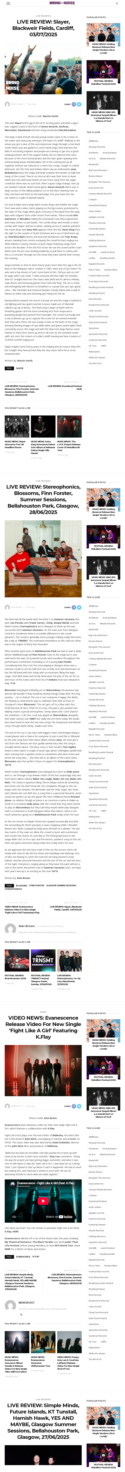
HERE (16, 1231)
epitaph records (96, 217)
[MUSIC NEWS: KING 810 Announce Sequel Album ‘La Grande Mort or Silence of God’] (103, 102)
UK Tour (93, 345)
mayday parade (107, 257)
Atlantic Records (107, 158)
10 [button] (50, 89)
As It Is (92, 158)
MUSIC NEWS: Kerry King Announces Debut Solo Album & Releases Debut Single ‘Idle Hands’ (43, 447)
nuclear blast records (99, 275)
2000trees (93, 140)
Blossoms (21, 885)
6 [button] (40, 89)
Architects (93, 152)
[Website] (21, 1314)
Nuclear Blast (110, 269)
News (43, 1012)
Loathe (92, 257)
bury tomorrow (96, 187)
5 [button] (37, 89)
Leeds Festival (108, 252)
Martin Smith (17, 104)
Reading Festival (97, 293)
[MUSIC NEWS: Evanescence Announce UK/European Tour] (43, 1341)
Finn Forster (36, 885)
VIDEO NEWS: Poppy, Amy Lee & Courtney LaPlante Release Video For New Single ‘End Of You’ (68, 1363)
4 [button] (34, 89)
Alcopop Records (97, 146)
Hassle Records (96, 234)
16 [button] (44, 91)
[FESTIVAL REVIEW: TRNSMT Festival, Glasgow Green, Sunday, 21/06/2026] (43, 960)
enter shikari (95, 211)
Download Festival (97, 205)
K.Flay (36, 1256)
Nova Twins (94, 269)
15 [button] (41, 91)
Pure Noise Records (98, 281)
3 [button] (32, 89)
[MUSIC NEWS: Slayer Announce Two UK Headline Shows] (17, 426)
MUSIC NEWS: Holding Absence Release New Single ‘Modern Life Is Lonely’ (103, 1044)
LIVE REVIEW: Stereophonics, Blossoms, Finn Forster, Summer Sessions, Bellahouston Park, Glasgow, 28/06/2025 (22, 390)
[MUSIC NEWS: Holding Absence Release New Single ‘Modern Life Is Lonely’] (103, 34)
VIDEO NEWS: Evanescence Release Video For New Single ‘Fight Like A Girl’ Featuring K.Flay (22, 909)
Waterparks (94, 351)
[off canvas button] (8, 3)
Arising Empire (110, 152)
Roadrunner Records (99, 304)
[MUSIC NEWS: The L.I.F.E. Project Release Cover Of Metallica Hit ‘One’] (69, 426)
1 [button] (27, 89)
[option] (43, 68)
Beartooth (93, 164)
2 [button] (29, 89)
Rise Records (95, 298)
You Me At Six (95, 363)
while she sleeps (97, 357)
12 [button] (55, 89)
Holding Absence (97, 240)
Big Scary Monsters (98, 170)
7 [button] (42, 89)
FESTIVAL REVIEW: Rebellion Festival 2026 (103, 547)
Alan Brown (16, 607)
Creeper (93, 199)
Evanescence (23, 1256)
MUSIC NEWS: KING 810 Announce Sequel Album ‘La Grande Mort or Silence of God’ (103, 1112)
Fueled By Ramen (97, 228)
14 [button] (61, 89)
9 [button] (48, 89)
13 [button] (58, 89)
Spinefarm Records (98, 334)
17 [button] (46, 91)
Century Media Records (100, 193)
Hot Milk (93, 252)
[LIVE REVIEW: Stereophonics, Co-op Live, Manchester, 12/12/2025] (69, 960)
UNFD (103, 345)
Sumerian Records (98, 339)
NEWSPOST (16, 1106)
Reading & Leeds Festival (101, 287)
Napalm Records (97, 263)
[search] (117, 3)
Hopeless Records (98, 246)
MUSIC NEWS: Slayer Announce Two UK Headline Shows (15, 444)
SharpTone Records (98, 316)
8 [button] (45, 89)
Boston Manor (96, 176)
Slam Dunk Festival (98, 322)
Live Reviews (43, 16)
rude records (95, 310)
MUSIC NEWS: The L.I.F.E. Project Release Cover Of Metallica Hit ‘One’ (68, 446)
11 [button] (53, 89)
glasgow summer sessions (61, 885)
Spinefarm (94, 328)
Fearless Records (97, 222)
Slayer (19, 368)
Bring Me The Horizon (99, 181)
